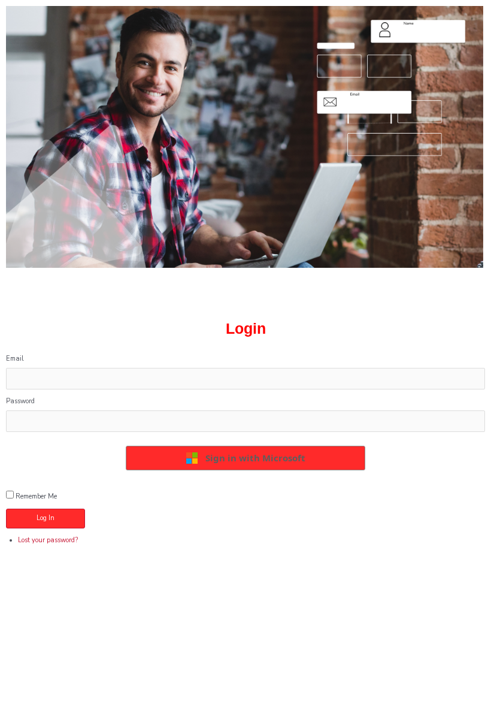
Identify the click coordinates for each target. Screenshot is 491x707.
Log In (45, 517)
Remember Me (36, 496)
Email (14, 358)
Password (20, 401)
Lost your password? (48, 540)
